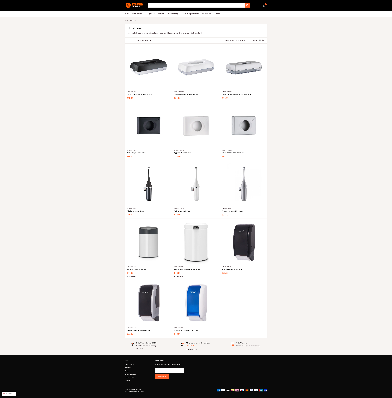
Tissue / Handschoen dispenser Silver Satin (236, 94)
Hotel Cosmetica (137, 14)
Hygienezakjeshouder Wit (182, 153)
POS (126, 391)
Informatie (128, 368)
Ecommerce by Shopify (137, 391)
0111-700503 (190, 346)
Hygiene (149, 14)
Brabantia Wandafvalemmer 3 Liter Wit (187, 269)
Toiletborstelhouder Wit (182, 211)
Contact (217, 14)
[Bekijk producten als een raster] (260, 40)
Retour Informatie (130, 374)
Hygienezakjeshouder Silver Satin (233, 153)
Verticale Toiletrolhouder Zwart (232, 269)
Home (127, 14)
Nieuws (127, 371)
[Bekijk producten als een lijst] (263, 40)
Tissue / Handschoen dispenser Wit (186, 94)
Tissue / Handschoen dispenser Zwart (139, 94)
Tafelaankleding (172, 14)
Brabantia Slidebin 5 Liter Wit (136, 269)
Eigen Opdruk (206, 14)
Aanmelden (162, 376)
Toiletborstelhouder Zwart (135, 211)
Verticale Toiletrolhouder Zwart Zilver (139, 330)
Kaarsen (161, 14)
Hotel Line (133, 20)
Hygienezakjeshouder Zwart (136, 153)
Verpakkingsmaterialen (191, 14)
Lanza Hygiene (131, 92)
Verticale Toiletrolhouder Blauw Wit (186, 330)
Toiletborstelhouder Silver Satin (232, 211)
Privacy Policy (129, 377)
